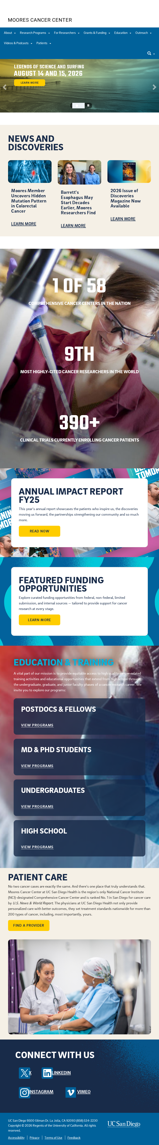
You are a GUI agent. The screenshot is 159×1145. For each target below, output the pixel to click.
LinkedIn (61, 1072)
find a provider (28, 925)
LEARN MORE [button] (30, 82)
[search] (151, 53)
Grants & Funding (95, 33)
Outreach (141, 33)
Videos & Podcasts (16, 43)
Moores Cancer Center (40, 20)
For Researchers (65, 33)
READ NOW (39, 531)
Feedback (74, 1138)
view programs (37, 725)
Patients (42, 43)
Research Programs (33, 33)
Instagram (41, 1091)
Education (121, 33)
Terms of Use (53, 1138)
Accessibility (16, 1138)
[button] (4, 85)
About (8, 33)
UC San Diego (31, 10)
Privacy (35, 1138)
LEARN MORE (39, 620)
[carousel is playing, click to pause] (88, 105)
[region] (79, 85)
